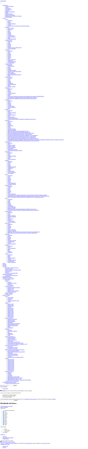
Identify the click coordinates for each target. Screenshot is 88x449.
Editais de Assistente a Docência (14, 287)
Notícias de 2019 (11, 366)
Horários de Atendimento (10, 14)
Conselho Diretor (11, 35)
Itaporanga (7, 120)
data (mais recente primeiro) (8, 437)
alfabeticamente (6, 438)
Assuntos (9, 24)
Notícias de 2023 (11, 362)
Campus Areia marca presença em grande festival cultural (18, 25)
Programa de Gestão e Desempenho (14, 71)
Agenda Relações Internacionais (11, 275)
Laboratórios (10, 252)
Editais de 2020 (11, 311)
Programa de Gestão (11, 86)
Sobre (6, 296)
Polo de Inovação (8, 270)
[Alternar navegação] (0, 2)
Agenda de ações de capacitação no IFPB (15, 357)
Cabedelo (7, 27)
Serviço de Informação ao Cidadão (9, 382)
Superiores (10, 284)
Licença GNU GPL (46, 443)
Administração (10, 60)
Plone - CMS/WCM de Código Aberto (9, 443)
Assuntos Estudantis (6, 276)
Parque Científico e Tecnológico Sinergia (13, 269)
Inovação (4, 266)
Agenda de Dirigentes (9, 6)
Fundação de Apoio (9, 268)
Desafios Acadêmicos (12, 147)
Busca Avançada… (4, 386)
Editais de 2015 (11, 316)
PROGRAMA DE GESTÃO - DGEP (15, 377)
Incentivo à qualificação (12, 339)
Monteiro (7, 160)
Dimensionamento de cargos (13, 324)
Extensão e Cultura (11, 146)
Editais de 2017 (11, 314)
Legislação (10, 374)
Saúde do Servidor (11, 320)
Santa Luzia (7, 223)
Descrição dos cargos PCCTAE (14, 341)
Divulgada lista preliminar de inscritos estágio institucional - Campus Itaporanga (23, 135)
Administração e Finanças (12, 149)
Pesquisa (9, 32)
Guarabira (7, 99)
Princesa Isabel (8, 211)
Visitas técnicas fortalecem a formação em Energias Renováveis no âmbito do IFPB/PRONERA (26, 96)
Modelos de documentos (12, 319)
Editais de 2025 (11, 305)
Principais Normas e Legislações (14, 323)
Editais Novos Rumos (12, 291)
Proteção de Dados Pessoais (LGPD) (12, 383)
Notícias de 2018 (11, 368)
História (6, 12)
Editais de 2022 (11, 308)
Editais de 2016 (11, 315)
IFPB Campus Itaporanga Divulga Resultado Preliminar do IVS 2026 (21, 133)
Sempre (5, 432)
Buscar (15, 385)
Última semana (7, 430)
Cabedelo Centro (8, 40)
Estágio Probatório (11, 338)
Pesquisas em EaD (8, 294)
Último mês (6, 431)
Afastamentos (10, 352)
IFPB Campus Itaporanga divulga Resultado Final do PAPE (19, 132)
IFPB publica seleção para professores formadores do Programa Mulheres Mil (22, 232)
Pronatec (9, 56)
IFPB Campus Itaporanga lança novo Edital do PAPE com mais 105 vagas (22, 137)
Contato (9, 187)
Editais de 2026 (11, 304)
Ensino (9, 21)
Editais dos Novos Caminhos (13, 290)
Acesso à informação (12, 243)
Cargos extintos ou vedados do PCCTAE (15, 343)
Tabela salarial (10, 334)
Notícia (5, 420)
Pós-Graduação (10, 148)
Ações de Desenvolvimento (13, 355)
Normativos (10, 356)
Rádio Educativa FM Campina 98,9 (14, 74)
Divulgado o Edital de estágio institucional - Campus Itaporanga (20, 134)
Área (5, 411)
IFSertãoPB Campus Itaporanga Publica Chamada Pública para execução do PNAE (23, 140)
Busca (1, 385)
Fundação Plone (29, 443)
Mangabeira (7, 151)
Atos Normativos (8, 9)
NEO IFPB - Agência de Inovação (11, 267)
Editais (9, 37)
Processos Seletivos (9, 286)
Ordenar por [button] (2, 434)
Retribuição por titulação (12, 331)
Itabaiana (7, 109)
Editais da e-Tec (11, 289)
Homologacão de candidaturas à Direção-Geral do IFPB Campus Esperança (22, 98)
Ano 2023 (9, 307)
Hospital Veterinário (11, 257)
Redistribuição (10, 322)
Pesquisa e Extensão (11, 215)
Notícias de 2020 (11, 365)
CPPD (9, 335)
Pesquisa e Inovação (11, 145)
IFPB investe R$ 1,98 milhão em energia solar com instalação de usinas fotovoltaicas (24, 231)
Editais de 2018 (11, 313)
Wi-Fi (9, 250)
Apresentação (10, 298)
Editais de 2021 (11, 310)
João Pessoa (7, 141)
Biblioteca (9, 251)
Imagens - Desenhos (9, 292)
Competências (8, 8)
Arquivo (5, 412)
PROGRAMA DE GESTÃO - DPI (14, 378)
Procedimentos (10, 327)
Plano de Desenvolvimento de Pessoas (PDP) (16, 351)
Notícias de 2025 (11, 360)
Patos (6, 174)
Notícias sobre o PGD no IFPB (13, 376)
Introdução (10, 372)
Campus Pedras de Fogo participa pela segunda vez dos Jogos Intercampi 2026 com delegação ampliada (27, 195)
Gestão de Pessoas (11, 117)
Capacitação (10, 375)
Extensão (9, 22)
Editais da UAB (11, 288)
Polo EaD (7, 272)
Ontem (5, 429)
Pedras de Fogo (8, 185)
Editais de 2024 (11, 306)
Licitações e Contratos (12, 230)
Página (5, 421)
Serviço (5, 423)
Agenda (9, 301)
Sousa (6, 253)
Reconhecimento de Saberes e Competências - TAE (17, 344)
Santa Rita (7, 234)
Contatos (7, 7)
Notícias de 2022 (11, 363)
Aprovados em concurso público (11, 345)
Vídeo (5, 424)
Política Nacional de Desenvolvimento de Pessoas (14, 349)
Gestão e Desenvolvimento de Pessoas (15, 150)
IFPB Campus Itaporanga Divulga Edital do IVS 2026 (18, 131)
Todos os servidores (9, 318)
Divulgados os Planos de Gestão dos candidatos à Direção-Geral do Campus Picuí (23, 210)
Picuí (6, 198)
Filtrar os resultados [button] (4, 407)
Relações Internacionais (7, 274)
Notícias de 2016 (11, 370)
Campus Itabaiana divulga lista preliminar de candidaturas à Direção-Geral (22, 119)
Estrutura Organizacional (10, 11)
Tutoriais (9, 373)
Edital (5, 415)
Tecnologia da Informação (13, 118)
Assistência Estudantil (12, 38)
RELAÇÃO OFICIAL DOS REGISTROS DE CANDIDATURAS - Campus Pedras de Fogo (26, 197)
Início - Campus (11, 28)
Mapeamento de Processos (13, 325)
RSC (9, 332)
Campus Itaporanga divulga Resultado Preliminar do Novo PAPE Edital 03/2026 (23, 138)
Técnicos (9, 282)
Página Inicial (10, 346)
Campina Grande (8, 63)
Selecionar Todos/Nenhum (9, 410)
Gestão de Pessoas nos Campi (13, 300)
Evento (5, 416)
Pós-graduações (11, 285)
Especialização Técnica (12, 283)
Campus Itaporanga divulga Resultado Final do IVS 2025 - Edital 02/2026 (22, 136)
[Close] (0, 3)
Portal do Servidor (6, 295)
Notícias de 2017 (11, 369)
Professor (7, 328)
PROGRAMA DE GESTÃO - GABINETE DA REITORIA (19, 379)
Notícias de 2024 (11, 361)
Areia (6, 19)
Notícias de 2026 (11, 359)
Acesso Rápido (10, 173)
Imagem (5, 417)
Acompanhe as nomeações (13, 347)
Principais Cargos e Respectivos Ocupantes (13, 16)
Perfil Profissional (8, 17)
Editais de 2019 (11, 312)
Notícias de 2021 (11, 364)
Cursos (9, 30)
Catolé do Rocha (8, 76)
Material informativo (11, 321)
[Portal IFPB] (3, 0)
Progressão (10, 330)
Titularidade (10, 333)
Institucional (5, 5)
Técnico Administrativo (9, 336)
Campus (5, 414)
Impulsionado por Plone (5, 444)
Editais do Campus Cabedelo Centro (14, 47)
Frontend (53, 399)
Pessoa (5, 422)
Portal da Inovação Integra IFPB (11, 273)
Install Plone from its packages (30, 399)
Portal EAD (7, 279)
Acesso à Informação (12, 23)
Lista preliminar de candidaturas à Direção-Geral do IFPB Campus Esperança (22, 97)
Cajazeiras (7, 49)
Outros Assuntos (11, 72)
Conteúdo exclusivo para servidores (12, 381)
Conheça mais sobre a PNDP (13, 350)
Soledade (7, 244)
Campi (4, 18)
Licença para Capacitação (12, 353)
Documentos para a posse (12, 348)
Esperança (7, 87)
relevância (5, 436)
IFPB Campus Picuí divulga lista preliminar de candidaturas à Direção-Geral (22, 209)
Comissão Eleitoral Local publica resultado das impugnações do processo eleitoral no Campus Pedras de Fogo (28, 196)
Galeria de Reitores (9, 13)
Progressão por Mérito (12, 337)
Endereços (7, 10)
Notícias (9, 162)
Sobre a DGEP (10, 297)
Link (5, 418)
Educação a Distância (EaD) (8, 278)
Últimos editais (10, 309)
